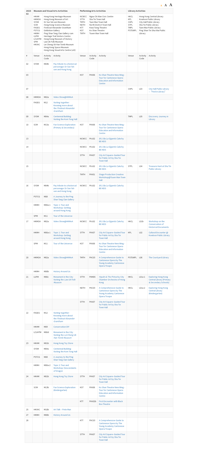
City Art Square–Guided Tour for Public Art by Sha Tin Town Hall (112, 158)
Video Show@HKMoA (63, 96)
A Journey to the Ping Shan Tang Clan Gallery (64, 198)
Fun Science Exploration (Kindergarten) (64, 388)
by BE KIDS (111, 140)
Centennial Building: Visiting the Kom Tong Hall (65, 118)
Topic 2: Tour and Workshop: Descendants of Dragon (65, 368)
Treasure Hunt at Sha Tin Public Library (160, 167)
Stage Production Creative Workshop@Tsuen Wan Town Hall (112, 177)
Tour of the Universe (63, 215)
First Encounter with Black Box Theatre (111, 402)
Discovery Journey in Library (158, 118)
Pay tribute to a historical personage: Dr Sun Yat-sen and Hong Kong (65, 66)
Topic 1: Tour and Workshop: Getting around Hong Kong (62, 207)
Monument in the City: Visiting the (64, 279)
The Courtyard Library (159, 257)
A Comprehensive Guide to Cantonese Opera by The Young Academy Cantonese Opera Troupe (111, 261)
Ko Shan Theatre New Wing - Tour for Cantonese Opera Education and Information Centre (112, 79)
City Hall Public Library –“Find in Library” (159, 90)
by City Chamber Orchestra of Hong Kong (112, 279)
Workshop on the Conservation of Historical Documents (159, 224)
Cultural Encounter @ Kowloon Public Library (159, 234)
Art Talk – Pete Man (62, 409)
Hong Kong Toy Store (63, 343)
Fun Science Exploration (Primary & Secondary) (64, 126)
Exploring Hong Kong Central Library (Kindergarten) (158, 290)
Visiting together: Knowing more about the (64, 106)
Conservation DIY (61, 326)
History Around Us (62, 271)
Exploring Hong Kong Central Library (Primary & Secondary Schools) (159, 279)
